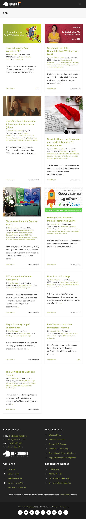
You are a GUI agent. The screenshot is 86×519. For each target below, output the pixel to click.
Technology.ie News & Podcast (62, 453)
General (22, 57)
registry (26, 140)
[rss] (26, 512)
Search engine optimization (69, 231)
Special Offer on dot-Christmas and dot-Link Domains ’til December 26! (63, 115)
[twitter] (31, 512)
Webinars (50, 62)
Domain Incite (13, 474)
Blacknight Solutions (26, 507)
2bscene (25, 383)
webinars (60, 67)
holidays (75, 156)
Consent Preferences (60, 507)
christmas (50, 154)
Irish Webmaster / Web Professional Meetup (59, 326)
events (34, 237)
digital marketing (72, 62)
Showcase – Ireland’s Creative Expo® (22, 202)
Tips (30, 235)
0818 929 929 (16, 443)
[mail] (60, 512)
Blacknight (23, 230)
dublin (64, 336)
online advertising (53, 231)
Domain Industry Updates (60, 483)
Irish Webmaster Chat (17, 487)
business (63, 62)
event (29, 237)
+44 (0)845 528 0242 (16, 439)
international (18, 140)
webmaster (51, 338)
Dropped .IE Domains (58, 444)
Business (31, 230)
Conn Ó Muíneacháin (57, 58)
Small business (55, 234)
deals (56, 154)
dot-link (50, 156)
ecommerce (58, 65)
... (33, 72)
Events (63, 60)
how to (17, 59)
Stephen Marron (14, 228)
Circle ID (11, 469)
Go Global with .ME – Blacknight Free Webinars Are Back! (63, 33)
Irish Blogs (31, 381)
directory (9, 336)
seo (21, 59)
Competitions (23, 285)
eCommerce (22, 233)
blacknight (20, 135)
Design (8, 233)
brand (74, 151)
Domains (25, 133)
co (33, 135)
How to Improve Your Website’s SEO (22, 33)
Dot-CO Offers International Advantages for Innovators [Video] (22, 106)
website (65, 158)
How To (28, 57)
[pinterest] (48, 512)
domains (50, 65)
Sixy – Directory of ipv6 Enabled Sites (18, 326)
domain (8, 138)
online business (13, 240)
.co (20, 133)
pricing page (65, 495)
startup (35, 140)
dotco (24, 138)
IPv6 (21, 333)
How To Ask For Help (58, 276)
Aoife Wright (12, 54)
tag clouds (23, 336)
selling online (70, 65)
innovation (9, 140)
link (48, 158)
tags (29, 336)
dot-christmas (74, 154)
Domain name (17, 138)
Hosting (71, 282)
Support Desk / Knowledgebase (62, 457)
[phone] (65, 512)
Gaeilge (29, 138)
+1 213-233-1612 (15, 447)
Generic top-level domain (62, 156)
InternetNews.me (15, 478)
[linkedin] (54, 512)
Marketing (15, 235)
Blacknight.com (55, 435)
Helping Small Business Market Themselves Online (63, 200)
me (64, 65)
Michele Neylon (55, 224)
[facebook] (20, 512)
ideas (35, 138)
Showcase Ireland (28, 240)
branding (32, 383)
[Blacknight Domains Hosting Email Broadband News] (12, 2)
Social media (51, 67)
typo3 (26, 385)
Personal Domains (56, 439)
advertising (61, 229)
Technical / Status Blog (58, 448)
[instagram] (43, 512)
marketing (75, 229)
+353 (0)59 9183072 (17, 436)
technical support (62, 287)
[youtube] (37, 512)
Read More (10, 89)
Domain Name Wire (16, 483)
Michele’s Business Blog (59, 478)
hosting (24, 288)
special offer (58, 158)
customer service (66, 285)
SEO (7, 59)
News (22, 235)
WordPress (10, 237)
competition (10, 288)
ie (6, 240)
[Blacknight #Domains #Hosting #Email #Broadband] (15, 451)
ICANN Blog (54, 469)
